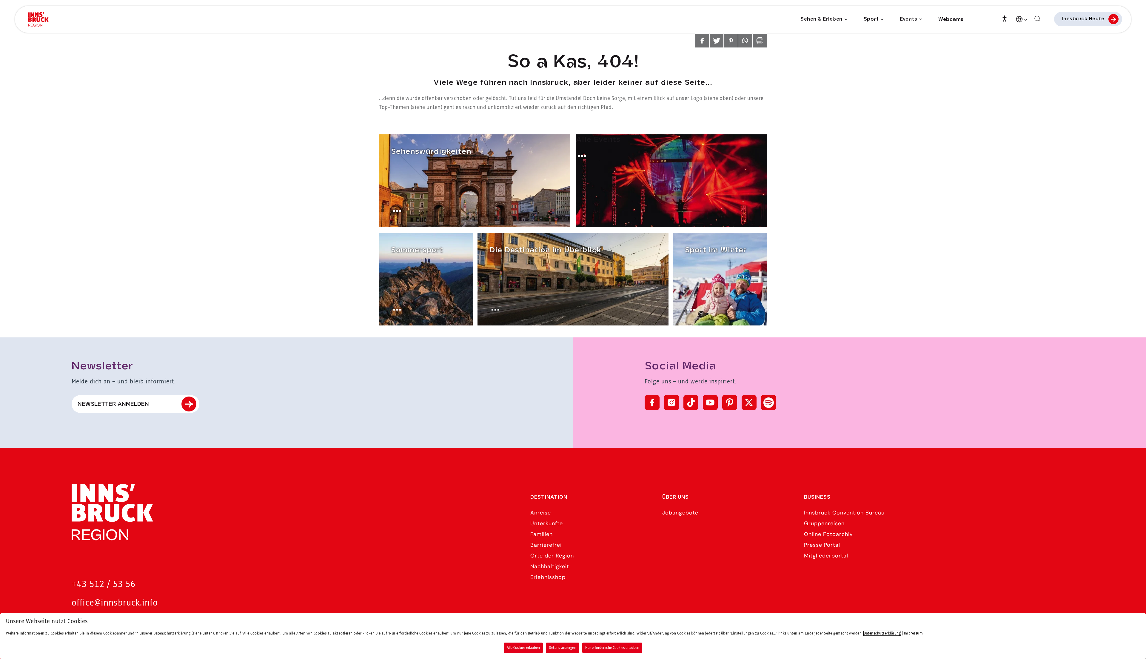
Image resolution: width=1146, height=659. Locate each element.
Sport (871, 19)
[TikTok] (690, 402)
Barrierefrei (546, 545)
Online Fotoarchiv (828, 534)
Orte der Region (552, 555)
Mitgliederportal (826, 555)
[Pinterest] (729, 402)
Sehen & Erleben (821, 19)
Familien (541, 534)
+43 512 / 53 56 (103, 584)
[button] (702, 40)
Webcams (951, 19)
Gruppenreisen (824, 523)
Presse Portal (822, 545)
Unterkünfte (546, 523)
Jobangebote (680, 512)
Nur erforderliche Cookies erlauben (612, 648)
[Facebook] (652, 402)
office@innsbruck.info (115, 603)
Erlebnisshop (548, 577)
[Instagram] (671, 402)
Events (908, 19)
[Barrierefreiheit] (1005, 18)
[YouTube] (710, 402)
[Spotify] (768, 402)
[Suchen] (1037, 19)
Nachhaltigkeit (549, 566)
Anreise (540, 512)
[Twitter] (749, 402)
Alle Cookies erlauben (523, 648)
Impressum (913, 633)
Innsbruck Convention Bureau (844, 512)
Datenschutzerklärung (882, 633)
